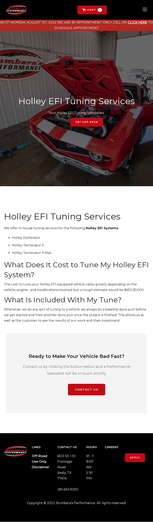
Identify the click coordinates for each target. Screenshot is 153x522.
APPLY (135, 457)
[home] (16, 10)
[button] (92, 10)
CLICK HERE (137, 22)
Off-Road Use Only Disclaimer (40, 461)
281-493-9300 (86, 121)
